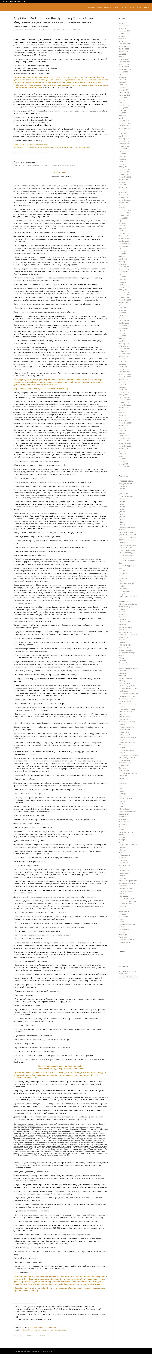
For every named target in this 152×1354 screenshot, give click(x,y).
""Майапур (123, 586)
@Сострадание (124, 683)
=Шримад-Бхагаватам (68, 29)
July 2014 (122, 220)
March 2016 (123, 187)
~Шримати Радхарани (127, 924)
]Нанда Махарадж (125, 650)
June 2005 (122, 454)
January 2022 (123, 59)
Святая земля (24, 162)
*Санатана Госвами (126, 763)
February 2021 (124, 87)
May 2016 (122, 185)
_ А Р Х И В (123, 486)
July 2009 (122, 359)
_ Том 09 (122, 509)
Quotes (121, 927)
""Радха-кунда (124, 591)
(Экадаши (41, 29)
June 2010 (122, 333)
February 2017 (124, 164)
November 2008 (125, 374)
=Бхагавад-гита (124, 870)
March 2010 (123, 341)
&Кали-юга (123, 827)
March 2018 (123, 136)
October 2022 (124, 49)
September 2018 (125, 128)
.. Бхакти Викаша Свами (127, 545)
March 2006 (123, 436)
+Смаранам (123, 860)
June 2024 (122, 36)
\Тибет (121, 806)
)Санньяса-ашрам (125, 632)
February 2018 (124, 138)
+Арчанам (122, 847)
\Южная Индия (124, 809)
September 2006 (125, 423)
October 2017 (124, 146)
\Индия (121, 796)
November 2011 (125, 295)
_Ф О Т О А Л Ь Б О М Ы (128, 535)
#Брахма (122, 834)
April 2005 (122, 459)
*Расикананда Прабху (127, 758)
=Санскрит (123, 878)
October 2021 (124, 67)
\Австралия (123, 776)
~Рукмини (122, 914)
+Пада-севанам (124, 855)
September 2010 (125, 326)
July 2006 (122, 428)
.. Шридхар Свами (125, 558)
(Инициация (123, 601)
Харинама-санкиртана (127, 939)
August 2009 (123, 356)
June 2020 (122, 103)
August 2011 (123, 302)
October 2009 (124, 351)
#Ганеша (122, 837)
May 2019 (122, 113)
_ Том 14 (42, 165)
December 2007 (124, 397)
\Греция (122, 791)
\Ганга (121, 788)
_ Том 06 (122, 501)
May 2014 (122, 226)
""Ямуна (122, 594)
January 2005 (123, 464)
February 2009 (124, 369)
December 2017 (124, 141)
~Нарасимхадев (125, 909)
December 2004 (124, 466)
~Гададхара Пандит (126, 898)
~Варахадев (123, 896)
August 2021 (123, 72)
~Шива (121, 922)
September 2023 (125, 46)
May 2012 (122, 279)
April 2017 (122, 159)
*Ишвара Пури (124, 719)
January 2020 (123, 108)
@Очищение (123, 681)
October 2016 (124, 174)
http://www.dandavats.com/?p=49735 (44, 1327)
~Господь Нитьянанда (127, 901)
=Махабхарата (124, 873)
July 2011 (122, 305)
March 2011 (123, 315)
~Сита (121, 919)
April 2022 (122, 56)
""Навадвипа (123, 588)
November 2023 (125, 44)
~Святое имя (123, 916)
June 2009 (122, 361)
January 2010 (123, 346)
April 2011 (122, 313)
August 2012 (123, 272)
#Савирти (122, 840)
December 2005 (124, 441)
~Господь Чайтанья (126, 904)
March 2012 (123, 285)
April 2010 (122, 338)
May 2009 (122, 364)
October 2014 (124, 215)
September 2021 (125, 69)
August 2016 (123, 179)
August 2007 (123, 408)
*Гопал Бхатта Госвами (127, 709)
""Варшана (123, 573)
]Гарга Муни (123, 647)
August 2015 (123, 203)
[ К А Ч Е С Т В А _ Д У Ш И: (129, 635)
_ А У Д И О (123, 489)
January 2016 (123, 192)
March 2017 (123, 162)
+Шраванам (123, 863)
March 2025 (123, 23)
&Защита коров (124, 822)
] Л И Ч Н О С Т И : (125, 645)
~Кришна (79, 29)
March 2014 (123, 231)
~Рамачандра (124, 911)
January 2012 (123, 290)
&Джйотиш (48, 29)
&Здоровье (123, 824)
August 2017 (123, 149)
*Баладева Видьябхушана (128, 694)
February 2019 (124, 121)
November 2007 (125, 400)
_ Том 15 (122, 524)
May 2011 (122, 310)
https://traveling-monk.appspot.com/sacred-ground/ (45, 1330)
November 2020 (125, 95)
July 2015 (122, 205)
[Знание (122, 642)
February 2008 (124, 392)
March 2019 (123, 118)
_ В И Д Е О (123, 491)
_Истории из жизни (126, 532)
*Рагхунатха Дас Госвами (128, 755)
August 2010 (123, 328)
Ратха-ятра (123, 937)
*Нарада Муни (124, 735)
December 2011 (124, 292)
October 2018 (124, 126)
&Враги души (124, 814)
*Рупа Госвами (50, 165)
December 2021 (124, 62)
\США (121, 804)
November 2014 (125, 213)
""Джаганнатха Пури (126, 583)
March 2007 (123, 415)
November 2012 (125, 269)
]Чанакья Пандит (125, 663)
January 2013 (123, 264)
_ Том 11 (122, 514)
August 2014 (123, 218)
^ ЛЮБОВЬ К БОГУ (19, 29)
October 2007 (124, 402)
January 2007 (123, 420)
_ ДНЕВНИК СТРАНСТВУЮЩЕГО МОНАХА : (26, 165)
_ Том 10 (122, 512)
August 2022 (123, 51)
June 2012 (122, 277)
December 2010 (124, 320)
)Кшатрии (122, 629)
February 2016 (124, 190)
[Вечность (122, 640)
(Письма (122, 612)
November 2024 (125, 31)
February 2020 (124, 105)
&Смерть (122, 829)
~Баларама (123, 893)
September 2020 (125, 97)
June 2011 (122, 308)
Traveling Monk (25, 1351)
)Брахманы (123, 624)
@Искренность (124, 673)
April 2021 (122, 82)
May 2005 (122, 456)
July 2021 (122, 74)
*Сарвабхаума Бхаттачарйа (65, 165)
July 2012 (122, 274)
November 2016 (125, 172)
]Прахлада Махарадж (127, 653)
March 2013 (123, 259)
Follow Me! (129, 977)
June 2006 (122, 430)
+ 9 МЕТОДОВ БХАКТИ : (128, 845)
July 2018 (122, 131)
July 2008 (122, 382)
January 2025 (123, 28)
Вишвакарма (123, 934)
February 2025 (124, 26)
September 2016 (125, 177)
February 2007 (124, 418)
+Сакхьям (122, 857)
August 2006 (123, 425)
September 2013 (125, 244)
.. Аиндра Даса (124, 542)
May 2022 (122, 54)
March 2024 (123, 41)
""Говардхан (123, 578)
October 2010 (124, 323)
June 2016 (122, 182)
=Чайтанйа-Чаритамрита (128, 881)
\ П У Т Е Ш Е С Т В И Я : (128, 773)
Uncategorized (124, 929)
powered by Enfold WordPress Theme (41, 1351)
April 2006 (122, 433)
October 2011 (124, 297)
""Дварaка (122, 581)
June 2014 (122, 223)
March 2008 (123, 389)
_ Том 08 (122, 506)
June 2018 (122, 133)
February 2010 (124, 343)
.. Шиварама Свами (126, 555)
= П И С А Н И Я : (125, 865)
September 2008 (125, 377)
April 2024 (122, 39)
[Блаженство (123, 637)
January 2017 (123, 167)
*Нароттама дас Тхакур (127, 742)
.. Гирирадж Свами (125, 547)
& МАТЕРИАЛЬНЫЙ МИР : (128, 811)
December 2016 (124, 169)
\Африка (122, 778)
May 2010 (122, 336)
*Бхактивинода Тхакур (127, 696)
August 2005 (123, 449)
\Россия (122, 801)
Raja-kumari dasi (43, 153)
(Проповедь (123, 617)
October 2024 (124, 33)
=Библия (122, 868)
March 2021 (123, 85)
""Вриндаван (123, 576)
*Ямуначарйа (124, 770)
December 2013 (124, 236)
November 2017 (125, 144)
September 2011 (125, 300)
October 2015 (124, 197)
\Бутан (121, 786)
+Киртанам (123, 852)
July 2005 (122, 451)
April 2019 (122, 115)
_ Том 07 (122, 504)
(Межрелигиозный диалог (128, 604)
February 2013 (124, 261)
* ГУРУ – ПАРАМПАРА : (127, 686)
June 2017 (122, 154)
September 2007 (125, 405)
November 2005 (125, 443)
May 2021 (122, 80)
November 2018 (125, 123)
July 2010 (122, 331)
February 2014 (124, 233)
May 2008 (122, 384)
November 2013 (125, 238)
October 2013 (124, 241)
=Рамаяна (122, 875)
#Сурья (121, 842)
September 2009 (125, 354)
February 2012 (124, 287)
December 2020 (124, 92)
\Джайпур (122, 793)
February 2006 (124, 438)
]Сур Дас (122, 658)
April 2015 (122, 208)
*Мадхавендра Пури (126, 727)
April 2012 (122, 282)
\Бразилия (123, 783)
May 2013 (122, 254)
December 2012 (124, 267)
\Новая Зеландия (125, 799)
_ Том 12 (122, 517)
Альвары (122, 932)
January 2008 (123, 395)
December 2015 (124, 195)
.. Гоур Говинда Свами (127, 550)
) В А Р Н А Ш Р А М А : (127, 622)
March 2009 (123, 367)
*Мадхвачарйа (124, 729)
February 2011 (124, 318)
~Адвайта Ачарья (125, 891)
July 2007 (122, 410)
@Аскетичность (124, 670)
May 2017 (122, 156)
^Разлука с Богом (31, 29)
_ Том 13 (122, 519)
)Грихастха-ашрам (125, 627)
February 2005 (124, 461)
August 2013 (123, 246)
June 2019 (122, 110)
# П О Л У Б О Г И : (126, 832)
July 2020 (122, 100)
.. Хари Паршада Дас (126, 553)
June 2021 (122, 77)
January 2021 (123, 90)
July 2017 (122, 151)
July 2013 (122, 249)
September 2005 (125, 446)
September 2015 (125, 200)
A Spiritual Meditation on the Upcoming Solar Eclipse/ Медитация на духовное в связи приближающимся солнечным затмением (53, 22)
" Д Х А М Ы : (123, 571)
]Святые (122, 655)
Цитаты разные (125, 942)
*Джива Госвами (125, 717)
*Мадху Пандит (125, 732)
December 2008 (124, 372)
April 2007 (122, 413)
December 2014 (124, 210)
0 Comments (29, 153)
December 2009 (124, 349)
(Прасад (122, 614)
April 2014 (122, 228)
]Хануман (122, 660)
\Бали (121, 781)
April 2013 (122, 256)
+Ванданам (56, 29)
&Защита (122, 819)
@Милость (123, 676)
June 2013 (122, 251)
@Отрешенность (125, 678)
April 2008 (122, 387)
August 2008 (123, 379)
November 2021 (125, 64)
